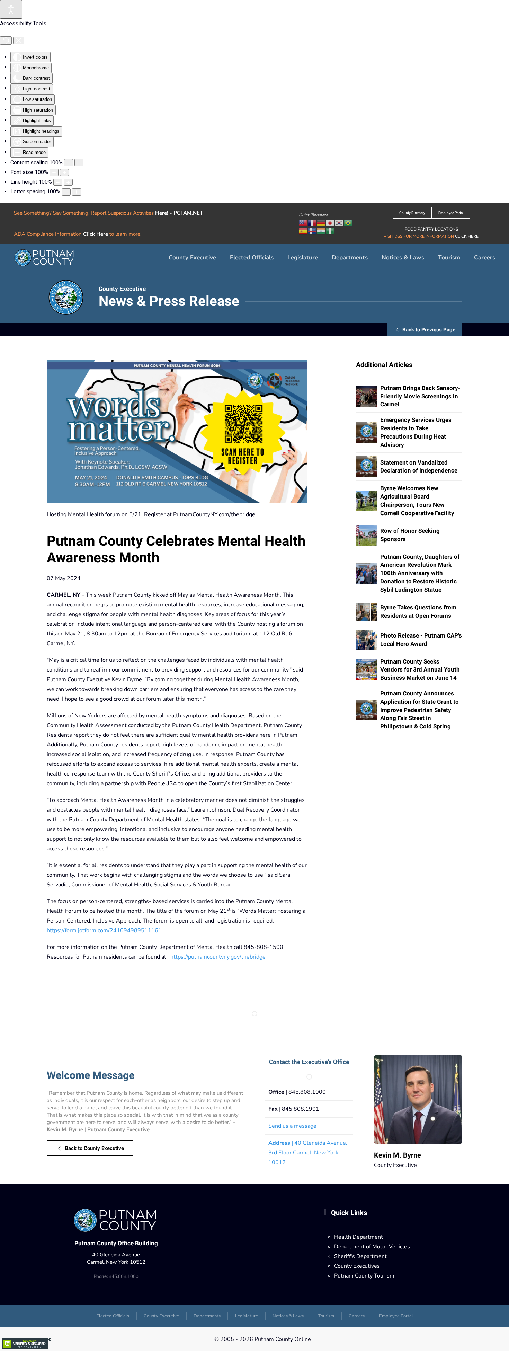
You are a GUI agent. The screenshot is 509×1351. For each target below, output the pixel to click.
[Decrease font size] (54, 172)
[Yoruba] (330, 231)
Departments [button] (350, 257)
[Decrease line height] (57, 182)
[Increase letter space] (76, 192)
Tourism (449, 257)
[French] (312, 222)
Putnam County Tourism (364, 1276)
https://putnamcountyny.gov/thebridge (218, 957)
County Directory (412, 212)
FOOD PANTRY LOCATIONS (431, 229)
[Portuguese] (348, 222)
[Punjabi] (321, 231)
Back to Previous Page (428, 330)
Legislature (302, 257)
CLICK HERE (467, 236)
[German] (321, 222)
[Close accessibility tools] (18, 40)
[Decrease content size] (68, 162)
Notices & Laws (403, 257)
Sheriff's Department (360, 1256)
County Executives (357, 1266)
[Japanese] (330, 222)
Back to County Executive (94, 1148)
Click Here (95, 234)
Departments (207, 1316)
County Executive (192, 257)
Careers (484, 257)
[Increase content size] (78, 162)
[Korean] (339, 222)
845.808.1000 (116, 1276)
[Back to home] (45, 257)
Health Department (358, 1237)
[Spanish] (303, 231)
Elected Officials (252, 257)
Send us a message (292, 1126)
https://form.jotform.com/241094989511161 (104, 930)
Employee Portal (451, 212)
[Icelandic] (312, 231)
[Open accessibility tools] (11, 9)
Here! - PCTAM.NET (179, 212)
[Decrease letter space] (66, 192)
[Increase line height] (68, 182)
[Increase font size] (64, 172)
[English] (303, 222)
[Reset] (6, 40)
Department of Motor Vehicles (372, 1246)
